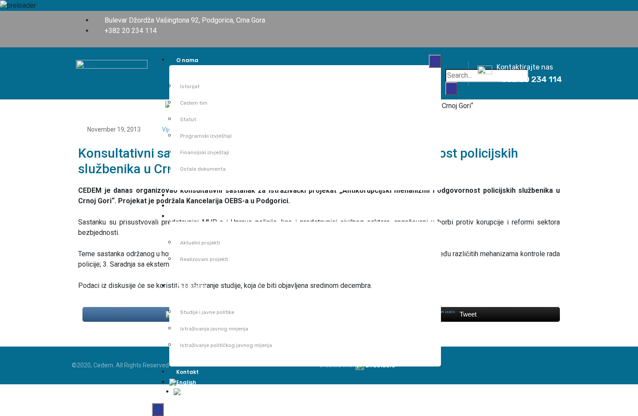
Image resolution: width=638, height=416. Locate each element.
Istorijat (190, 86)
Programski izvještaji (206, 136)
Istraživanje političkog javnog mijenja (226, 345)
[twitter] (546, 20)
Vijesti (184, 195)
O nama (187, 60)
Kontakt (187, 372)
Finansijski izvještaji (204, 152)
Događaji (188, 206)
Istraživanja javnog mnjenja (214, 329)
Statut (188, 119)
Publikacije (191, 286)
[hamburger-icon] (435, 61)
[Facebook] (533, 20)
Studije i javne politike (207, 312)
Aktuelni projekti (200, 243)
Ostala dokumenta (203, 169)
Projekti (186, 216)
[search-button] (451, 88)
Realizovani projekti (204, 259)
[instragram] (559, 20)
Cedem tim (193, 103)
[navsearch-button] (454, 60)
